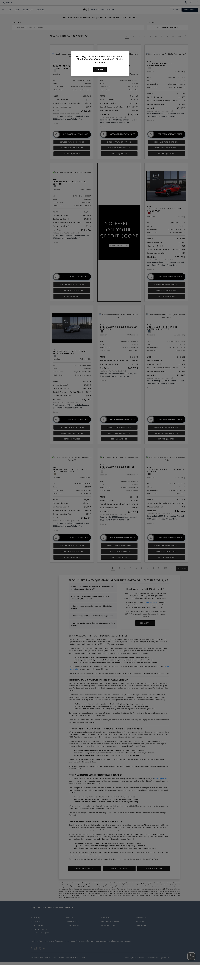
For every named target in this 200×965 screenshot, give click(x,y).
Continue (99, 70)
